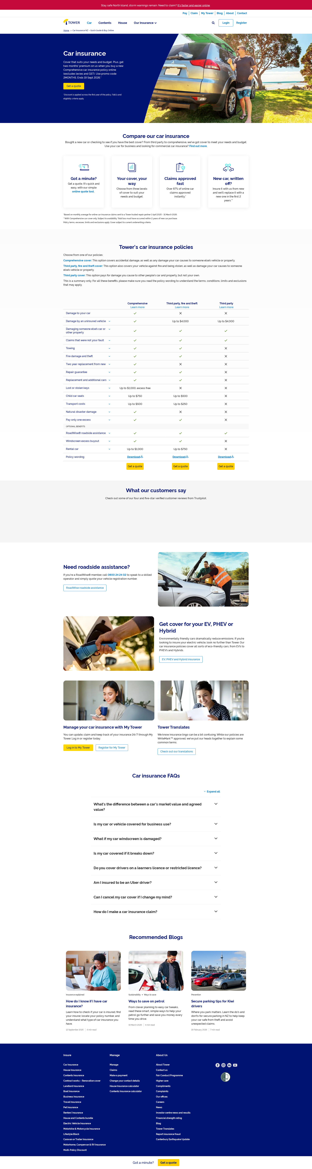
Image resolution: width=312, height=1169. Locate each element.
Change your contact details (125, 1080)
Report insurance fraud (168, 1134)
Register (241, 22)
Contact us (162, 1070)
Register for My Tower (111, 747)
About (230, 13)
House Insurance (72, 1070)
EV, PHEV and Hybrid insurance (181, 659)
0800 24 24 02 (117, 574)
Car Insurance (70, 1064)
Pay (185, 13)
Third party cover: (74, 275)
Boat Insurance (71, 1091)
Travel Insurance (72, 1102)
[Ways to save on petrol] (156, 991)
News (159, 1107)
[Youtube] (235, 1065)
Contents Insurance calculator (126, 1091)
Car (89, 22)
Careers (160, 1102)
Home (66, 30)
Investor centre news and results (173, 1112)
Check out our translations (176, 751)
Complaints (162, 1091)
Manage (114, 1064)
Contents (104, 22)
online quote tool (83, 191)
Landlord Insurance (73, 1086)
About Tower (163, 1064)
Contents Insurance (73, 1075)
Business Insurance (73, 1097)
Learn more (137, 307)
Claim (194, 13)
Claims (113, 1070)
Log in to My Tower (78, 747)
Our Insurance (144, 22)
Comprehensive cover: (77, 260)
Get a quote (74, 86)
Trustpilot (69, 502)
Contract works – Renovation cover (81, 1080)
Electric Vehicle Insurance (77, 1123)
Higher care (162, 1080)
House (122, 22)
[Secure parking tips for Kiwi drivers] (219, 991)
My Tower (207, 13)
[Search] (213, 23)
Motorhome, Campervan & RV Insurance (84, 1145)
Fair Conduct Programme (169, 1075)
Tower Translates (165, 1128)
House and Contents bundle (78, 1118)
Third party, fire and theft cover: (83, 266)
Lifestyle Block (71, 1134)
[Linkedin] (229, 1065)
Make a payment (118, 1075)
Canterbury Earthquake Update (173, 1139)
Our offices (162, 1097)
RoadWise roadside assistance (85, 587)
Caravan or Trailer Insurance (78, 1139)
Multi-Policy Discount (75, 1150)
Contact (242, 13)
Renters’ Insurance (73, 1112)
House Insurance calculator (124, 1086)
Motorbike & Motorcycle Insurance (81, 1128)
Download (133, 456)
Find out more (198, 146)
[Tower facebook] (218, 1065)
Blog (220, 13)
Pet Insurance (70, 1107)
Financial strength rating (169, 1118)
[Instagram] (223, 1065)
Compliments (163, 1086)
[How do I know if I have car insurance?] (93, 991)
